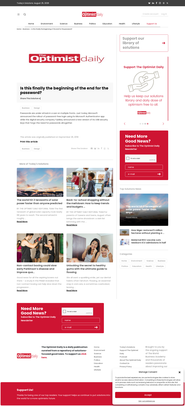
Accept (148, 395)
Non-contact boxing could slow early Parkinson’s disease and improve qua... (37, 269)
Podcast (123, 357)
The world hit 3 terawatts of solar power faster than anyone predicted (39, 201)
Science (63, 23)
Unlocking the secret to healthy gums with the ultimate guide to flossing (86, 269)
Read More (22, 221)
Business (78, 23)
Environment (47, 23)
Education (107, 23)
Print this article (29, 141)
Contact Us (124, 363)
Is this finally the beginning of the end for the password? (51, 29)
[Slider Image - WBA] (143, 124)
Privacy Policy (126, 366)
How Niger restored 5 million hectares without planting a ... (147, 232)
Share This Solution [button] (29, 98)
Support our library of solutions (133, 43)
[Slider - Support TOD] (145, 124)
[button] (179, 372)
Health (122, 23)
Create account (150, 14)
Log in (164, 14)
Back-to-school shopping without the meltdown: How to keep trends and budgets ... (87, 203)
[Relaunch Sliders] (147, 124)
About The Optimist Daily (130, 360)
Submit (159, 174)
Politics (92, 23)
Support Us (152, 23)
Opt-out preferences (146, 401)
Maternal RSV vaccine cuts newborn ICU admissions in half (148, 241)
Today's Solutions (127, 347)
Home (31, 23)
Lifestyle (136, 23)
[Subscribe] (140, 124)
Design (37, 108)
